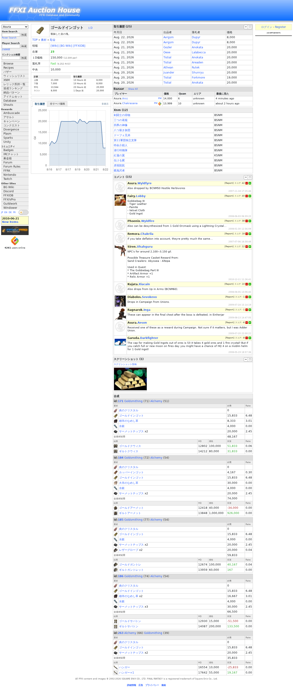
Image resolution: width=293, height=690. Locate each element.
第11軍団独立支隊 (125, 140)
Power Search (9, 38)
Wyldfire (147, 221)
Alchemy (156, 401)
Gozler (167, 47)
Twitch (7, 179)
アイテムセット (13, 96)
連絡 (163, 685)
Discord (8, 191)
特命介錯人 (121, 145)
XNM (6, 80)
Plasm (7, 133)
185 (120, 519)
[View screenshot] (130, 378)
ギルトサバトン (128, 626)
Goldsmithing (133, 401)
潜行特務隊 (121, 150)
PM (160, 98)
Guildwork (10, 203)
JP (2, 212)
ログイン (266, 27)
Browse (8, 63)
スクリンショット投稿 (125, 364)
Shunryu (198, 72)
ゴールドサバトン (130, 621)
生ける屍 (119, 160)
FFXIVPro (9, 199)
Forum (7, 162)
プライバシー (152, 685)
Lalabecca (199, 52)
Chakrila (147, 233)
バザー (7, 71)
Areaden (197, 62)
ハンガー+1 (126, 672)
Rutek (196, 67)
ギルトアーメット (130, 513)
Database (9, 100)
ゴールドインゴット (131, 415)
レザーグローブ (128, 550)
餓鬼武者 (119, 170)
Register (280, 27)
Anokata (197, 47)
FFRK (6, 170)
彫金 (52, 39)
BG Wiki (8, 187)
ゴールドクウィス (130, 446)
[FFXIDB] (79, 45)
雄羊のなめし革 (128, 420)
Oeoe (166, 52)
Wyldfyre (145, 183)
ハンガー (124, 667)
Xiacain (144, 284)
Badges (8, 150)
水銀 (122, 426)
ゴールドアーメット (131, 507)
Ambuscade (11, 113)
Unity (7, 141)
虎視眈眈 (119, 165)
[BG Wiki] (66, 45)
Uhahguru (145, 246)
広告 (140, 685)
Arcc (125, 98)
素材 (43, 39)
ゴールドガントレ (130, 564)
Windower (10, 207)
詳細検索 (6, 49)
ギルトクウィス (128, 451)
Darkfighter (149, 338)
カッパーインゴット (131, 472)
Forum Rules (11, 166)
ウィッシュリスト (14, 76)
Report (229, 183)
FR (14, 212)
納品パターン (11, 92)
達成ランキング (13, 88)
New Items (10, 222)
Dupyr (196, 37)
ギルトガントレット (131, 569)
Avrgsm (168, 37)
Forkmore (198, 77)
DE (10, 212)
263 (120, 633)
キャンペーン (11, 121)
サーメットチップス (131, 431)
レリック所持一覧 (14, 84)
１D (90, 28)
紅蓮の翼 (119, 155)
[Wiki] (55, 45)
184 (120, 457)
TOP (35, 39)
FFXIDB (8, 195)
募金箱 (7, 158)
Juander (168, 72)
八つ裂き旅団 (122, 130)
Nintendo (9, 174)
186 (120, 576)
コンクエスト (11, 125)
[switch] (24, 212)
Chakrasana (130, 103)
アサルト (8, 117)
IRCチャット (11, 154)
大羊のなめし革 (128, 482)
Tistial (167, 57)
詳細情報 (131, 685)
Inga (147, 309)
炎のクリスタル (128, 410)
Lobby (141, 196)
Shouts (8, 104)
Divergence (11, 129)
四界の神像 (121, 125)
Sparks (8, 137)
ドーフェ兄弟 (122, 135)
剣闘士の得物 (122, 115)
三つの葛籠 (121, 120)
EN (5, 212)
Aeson (142, 322)
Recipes (8, 67)
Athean (168, 67)
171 (120, 401)
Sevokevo (149, 297)
